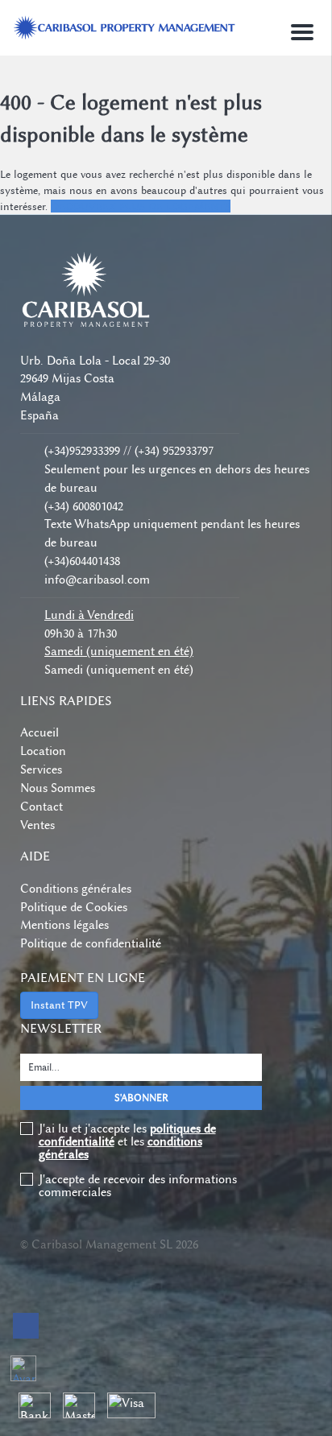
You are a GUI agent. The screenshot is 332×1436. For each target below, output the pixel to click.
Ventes (37, 825)
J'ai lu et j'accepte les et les (127, 1141)
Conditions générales (75, 888)
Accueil (39, 732)
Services (41, 769)
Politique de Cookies (73, 907)
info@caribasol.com (97, 579)
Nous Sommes (57, 788)
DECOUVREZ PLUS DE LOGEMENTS (140, 206)
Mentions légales (64, 925)
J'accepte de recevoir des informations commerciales (138, 1186)
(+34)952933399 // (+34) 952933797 (129, 451)
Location (43, 751)
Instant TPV (59, 1004)
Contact (41, 806)
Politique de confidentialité (90, 943)
